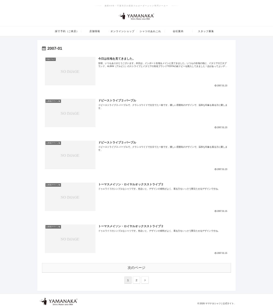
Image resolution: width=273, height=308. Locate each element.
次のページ (137, 268)
